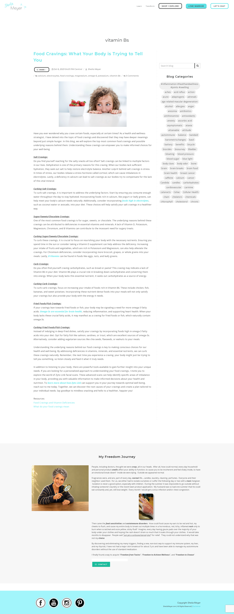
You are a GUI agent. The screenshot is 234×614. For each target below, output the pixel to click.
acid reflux (179, 92)
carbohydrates (191, 182)
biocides (167, 149)
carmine (189, 187)
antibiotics (185, 111)
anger (191, 106)
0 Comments (132, 76)
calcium (42, 76)
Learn (139, 6)
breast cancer (187, 173)
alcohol (169, 106)
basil (191, 139)
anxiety (171, 120)
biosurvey (180, 149)
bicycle (191, 144)
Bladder (192, 149)
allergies (180, 106)
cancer (190, 177)
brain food (192, 168)
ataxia (189, 125)
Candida (165, 182)
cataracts (166, 192)
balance (182, 134)
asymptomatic (174, 125)
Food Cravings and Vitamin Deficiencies (54, 402)
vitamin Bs (115, 76)
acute (166, 96)
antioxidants (188, 115)
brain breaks (177, 168)
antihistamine (171, 115)
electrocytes (53, 76)
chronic (195, 201)
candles (176, 182)
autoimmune (168, 134)
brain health (170, 173)
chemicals (190, 196)
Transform (150, 6)
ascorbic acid (185, 120)
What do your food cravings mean (51, 406)
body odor (182, 163)
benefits (180, 144)
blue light (187, 158)
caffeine (169, 177)
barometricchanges (175, 139)
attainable (173, 130)
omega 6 (92, 76)
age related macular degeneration (180, 101)
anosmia (172, 111)
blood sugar (173, 158)
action (191, 92)
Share (42, 70)
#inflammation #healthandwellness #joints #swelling (179, 85)
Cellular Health (191, 192)
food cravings (67, 76)
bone (193, 163)
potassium (103, 76)
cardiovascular (173, 187)
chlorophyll (167, 201)
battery (168, 144)
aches (168, 92)
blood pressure (186, 153)
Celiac (177, 192)
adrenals (191, 96)
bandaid (193, 134)
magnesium (81, 76)
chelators (177, 196)
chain (166, 196)
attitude (186, 130)
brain (164, 168)
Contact (102, 564)
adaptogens (178, 96)
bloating (170, 153)
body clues (168, 163)
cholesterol (182, 201)
